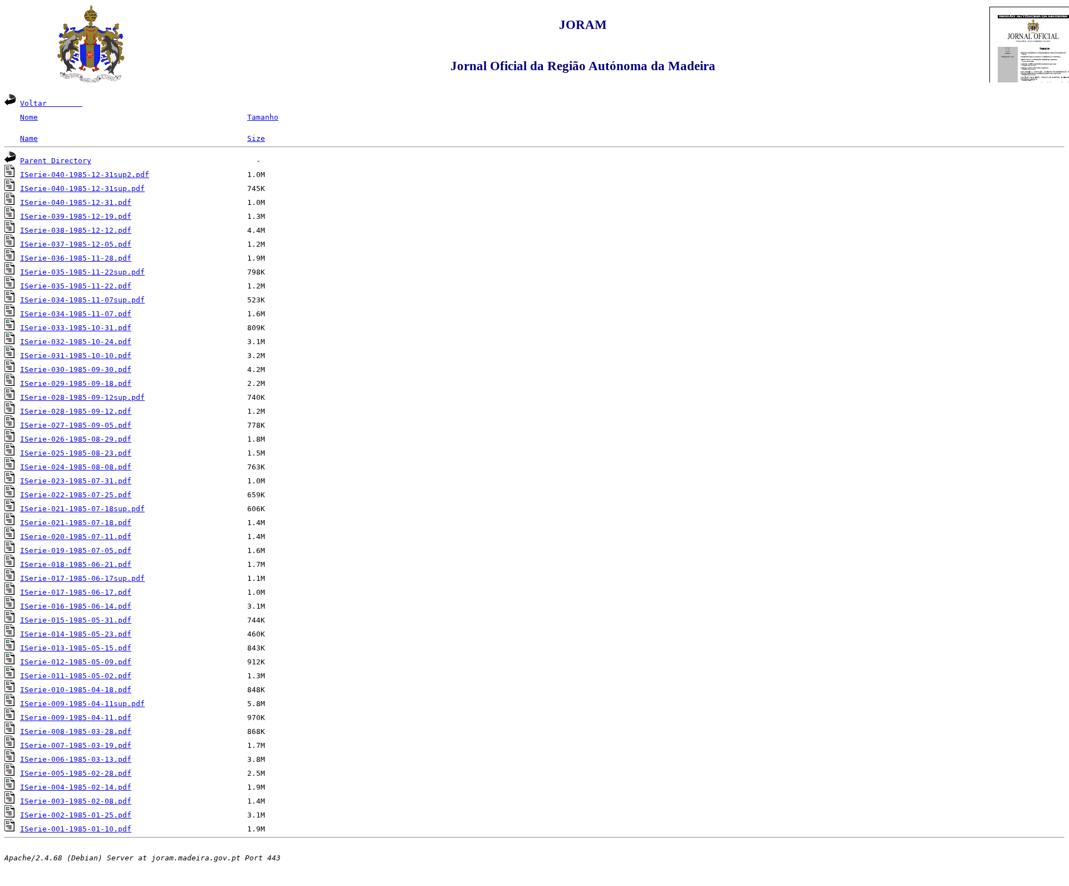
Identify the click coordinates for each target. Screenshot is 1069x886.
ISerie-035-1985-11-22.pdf (75, 286)
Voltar (51, 103)
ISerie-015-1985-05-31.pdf (75, 620)
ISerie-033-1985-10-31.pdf (75, 328)
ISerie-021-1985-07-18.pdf (75, 522)
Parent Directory (55, 160)
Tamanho (262, 117)
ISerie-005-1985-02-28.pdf (75, 773)
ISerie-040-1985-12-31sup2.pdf (84, 174)
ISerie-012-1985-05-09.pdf (75, 662)
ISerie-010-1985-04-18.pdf (75, 690)
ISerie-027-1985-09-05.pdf (75, 425)
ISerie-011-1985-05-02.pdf (75, 676)
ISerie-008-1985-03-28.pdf (75, 731)
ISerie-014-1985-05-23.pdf (75, 634)
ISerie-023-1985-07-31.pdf (75, 481)
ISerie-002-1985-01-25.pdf (75, 815)
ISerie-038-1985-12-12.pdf (75, 230)
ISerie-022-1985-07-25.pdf (75, 495)
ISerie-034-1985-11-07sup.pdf (82, 300)
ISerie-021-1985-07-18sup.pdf (82, 509)
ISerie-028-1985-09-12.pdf (75, 411)
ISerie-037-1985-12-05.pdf (75, 244)
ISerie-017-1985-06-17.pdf (75, 592)
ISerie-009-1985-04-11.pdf (75, 717)
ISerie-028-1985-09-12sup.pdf (82, 397)
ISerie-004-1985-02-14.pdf (75, 787)
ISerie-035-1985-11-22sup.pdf (82, 272)
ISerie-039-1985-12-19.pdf (75, 216)
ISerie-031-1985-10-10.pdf (75, 355)
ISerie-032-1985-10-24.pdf (75, 341)
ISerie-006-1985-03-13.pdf (75, 759)
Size (256, 138)
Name (29, 138)
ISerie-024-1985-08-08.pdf (75, 467)
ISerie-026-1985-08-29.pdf (75, 439)
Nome (29, 117)
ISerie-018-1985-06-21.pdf (75, 564)
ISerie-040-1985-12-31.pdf (75, 202)
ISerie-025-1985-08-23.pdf (75, 453)
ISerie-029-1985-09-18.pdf (75, 383)
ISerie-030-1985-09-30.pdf (75, 369)
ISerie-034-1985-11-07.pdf (75, 314)
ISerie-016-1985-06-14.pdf (75, 606)
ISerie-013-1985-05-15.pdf (75, 648)
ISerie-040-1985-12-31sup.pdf (82, 188)
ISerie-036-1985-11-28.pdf (75, 258)
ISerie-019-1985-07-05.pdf (75, 550)
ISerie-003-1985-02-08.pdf (75, 801)
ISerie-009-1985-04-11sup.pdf (82, 703)
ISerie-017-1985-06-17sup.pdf (82, 578)
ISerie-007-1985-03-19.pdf (75, 745)
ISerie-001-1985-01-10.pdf (75, 829)
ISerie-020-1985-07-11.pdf (75, 536)
